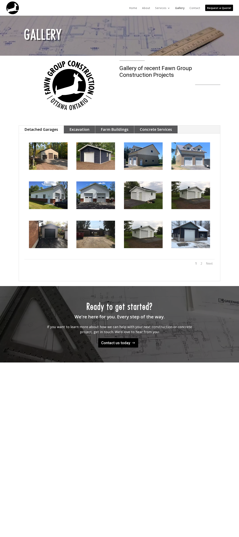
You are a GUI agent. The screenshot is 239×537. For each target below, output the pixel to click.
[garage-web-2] (95, 247)
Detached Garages (41, 129)
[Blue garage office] (190, 247)
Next (209, 263)
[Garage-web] (48, 247)
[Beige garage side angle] (143, 169)
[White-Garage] (190, 208)
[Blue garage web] (95, 169)
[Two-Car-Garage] (95, 208)
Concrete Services (156, 129)
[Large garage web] (48, 169)
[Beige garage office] (190, 169)
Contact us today (115, 343)
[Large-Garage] (48, 208)
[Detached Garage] (143, 247)
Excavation (79, 129)
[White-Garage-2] (143, 208)
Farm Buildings (114, 129)
